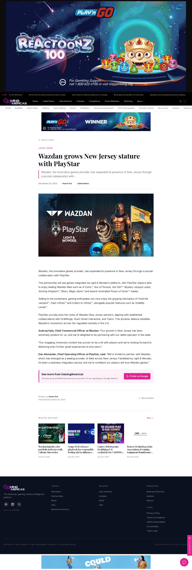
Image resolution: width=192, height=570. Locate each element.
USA (53, 505)
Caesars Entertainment (104, 108)
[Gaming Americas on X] (19, 504)
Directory (128, 101)
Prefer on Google (139, 376)
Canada (80, 101)
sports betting (59, 108)
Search (150, 500)
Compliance (94, 101)
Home (35, 101)
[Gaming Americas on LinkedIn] (12, 504)
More (139, 101)
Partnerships (57, 496)
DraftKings (85, 108)
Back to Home (47, 140)
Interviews (56, 491)
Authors (150, 496)
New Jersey (163, 108)
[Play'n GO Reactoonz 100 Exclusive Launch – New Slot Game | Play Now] (96, 121)
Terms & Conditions (156, 517)
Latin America (65, 101)
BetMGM (18, 108)
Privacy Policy (153, 513)
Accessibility (152, 526)
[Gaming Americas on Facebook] (6, 504)
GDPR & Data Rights (156, 522)
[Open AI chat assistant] (184, 562)
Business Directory (60, 509)
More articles (148, 398)
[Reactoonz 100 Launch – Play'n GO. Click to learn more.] (96, 46)
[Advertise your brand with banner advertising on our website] (96, 562)
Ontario (73, 108)
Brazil (8, 108)
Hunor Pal (67, 183)
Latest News (48, 101)
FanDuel (175, 108)
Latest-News (32, 108)
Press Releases (112, 101)
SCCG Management (126, 108)
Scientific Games (146, 108)
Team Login (152, 531)
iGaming (45, 108)
